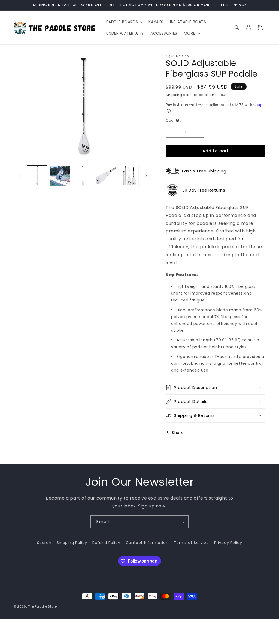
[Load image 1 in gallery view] (37, 176)
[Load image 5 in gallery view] (129, 176)
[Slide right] (146, 176)
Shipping (174, 94)
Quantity (173, 120)
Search (44, 542)
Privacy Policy (228, 542)
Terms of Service (191, 542)
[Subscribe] (182, 521)
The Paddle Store (42, 606)
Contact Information (147, 542)
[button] (124, 22)
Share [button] (178, 432)
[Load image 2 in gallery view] (60, 176)
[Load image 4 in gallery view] (106, 176)
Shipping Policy (72, 542)
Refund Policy (106, 542)
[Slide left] (20, 176)
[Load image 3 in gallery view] (83, 176)
